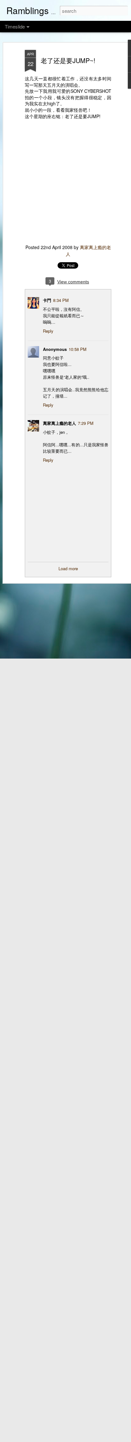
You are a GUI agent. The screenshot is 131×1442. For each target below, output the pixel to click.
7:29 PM (85, 423)
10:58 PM (77, 349)
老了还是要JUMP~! (68, 60)
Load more (68, 568)
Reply (48, 331)
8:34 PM (61, 300)
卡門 (47, 300)
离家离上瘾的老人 (59, 423)
